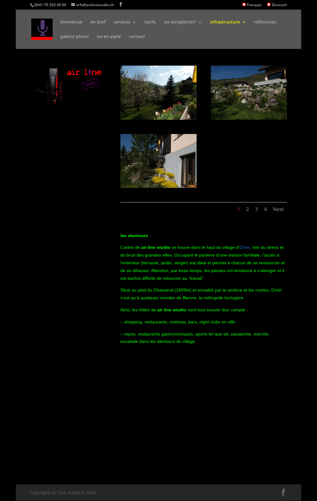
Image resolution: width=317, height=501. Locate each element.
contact (137, 36)
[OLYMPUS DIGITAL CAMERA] (158, 118)
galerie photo (74, 36)
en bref (98, 22)
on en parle (109, 36)
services (122, 22)
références (265, 22)
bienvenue (71, 22)
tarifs (150, 22)
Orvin (245, 247)
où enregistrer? (180, 22)
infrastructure (225, 22)
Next (278, 209)
